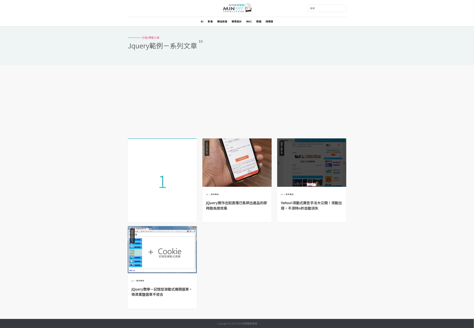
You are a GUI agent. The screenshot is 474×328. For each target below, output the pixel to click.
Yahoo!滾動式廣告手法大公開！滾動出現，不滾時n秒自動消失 (311, 205)
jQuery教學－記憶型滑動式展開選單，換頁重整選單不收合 (161, 291)
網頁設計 (237, 21)
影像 (210, 21)
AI (202, 21)
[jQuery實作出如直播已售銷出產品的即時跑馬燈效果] (236, 186)
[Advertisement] (237, 100)
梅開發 (269, 21)
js (207, 194)
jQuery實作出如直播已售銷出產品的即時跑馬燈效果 (236, 205)
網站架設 (222, 21)
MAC (249, 21)
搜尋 (312, 8)
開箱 (258, 21)
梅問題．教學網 (237, 8)
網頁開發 (215, 194)
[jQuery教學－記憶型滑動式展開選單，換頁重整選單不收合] (162, 272)
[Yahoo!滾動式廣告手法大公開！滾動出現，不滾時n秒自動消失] (311, 186)
